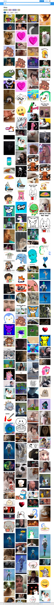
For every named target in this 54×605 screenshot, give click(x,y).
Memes (16, 12)
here (42, 603)
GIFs (8, 12)
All (4, 12)
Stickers (12, 12)
